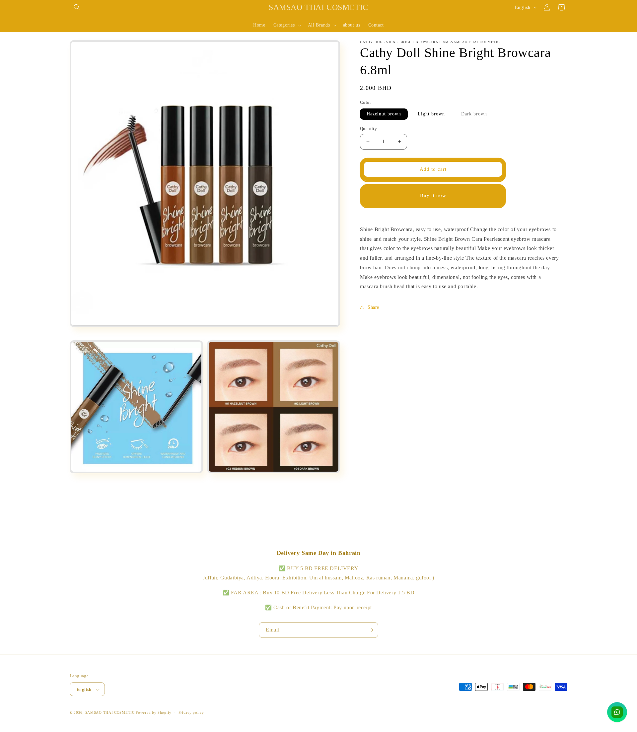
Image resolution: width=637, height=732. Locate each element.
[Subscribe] (370, 630)
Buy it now (433, 195)
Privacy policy (191, 712)
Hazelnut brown (384, 113)
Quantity (368, 128)
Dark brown (477, 115)
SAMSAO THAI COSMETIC (110, 713)
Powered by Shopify (154, 713)
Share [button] (373, 306)
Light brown (431, 113)
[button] (77, 7)
